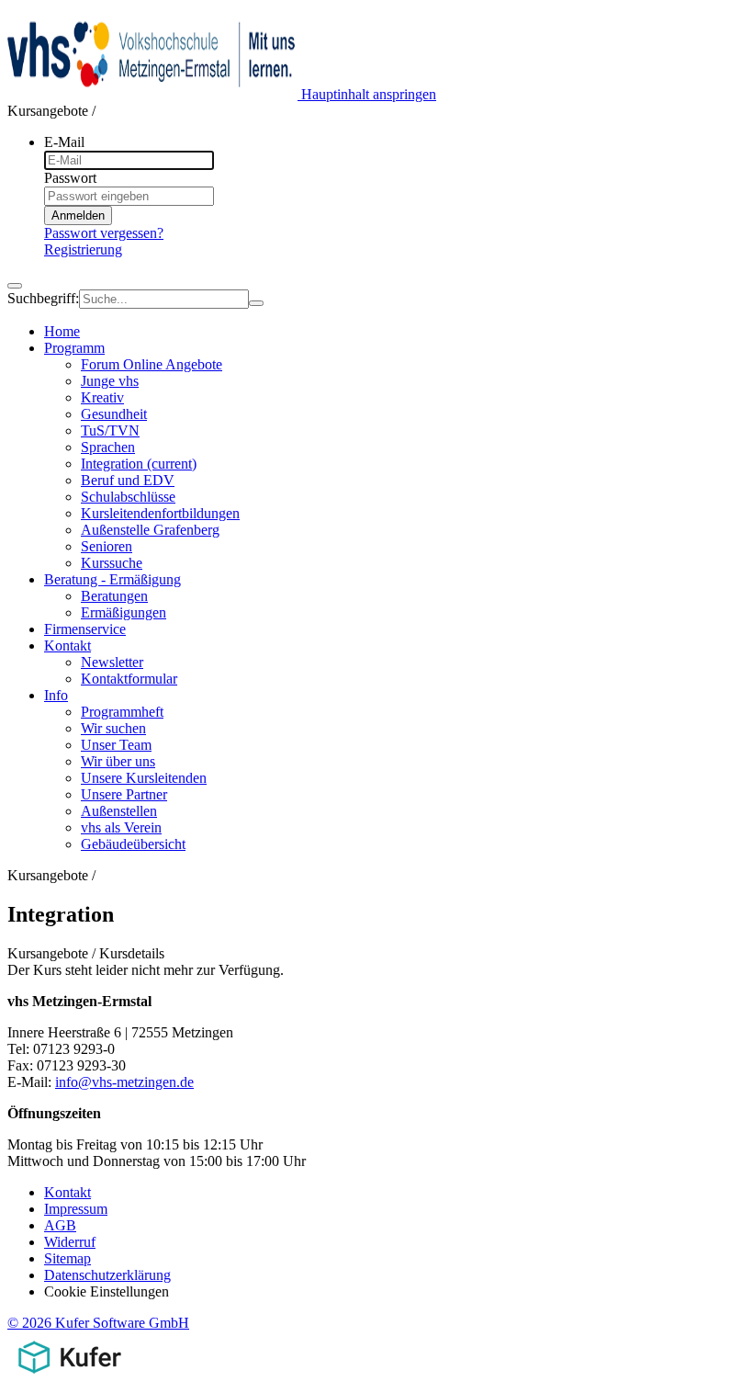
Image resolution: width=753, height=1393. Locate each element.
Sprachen (108, 447)
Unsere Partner (124, 794)
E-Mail (64, 142)
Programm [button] (74, 348)
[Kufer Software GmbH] (69, 1377)
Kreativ (102, 397)
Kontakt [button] (67, 645)
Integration (139, 463)
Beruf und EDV (127, 480)
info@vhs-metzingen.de (124, 1082)
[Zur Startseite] (154, 94)
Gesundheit (114, 414)
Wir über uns (118, 761)
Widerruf (70, 1242)
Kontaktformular (129, 678)
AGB (60, 1225)
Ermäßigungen (123, 612)
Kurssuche (111, 563)
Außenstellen (119, 811)
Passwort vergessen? (103, 233)
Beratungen (114, 596)
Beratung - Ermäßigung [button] (112, 579)
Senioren (106, 546)
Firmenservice (85, 629)
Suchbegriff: (43, 298)
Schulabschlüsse (128, 496)
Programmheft (122, 711)
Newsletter (112, 662)
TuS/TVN (110, 430)
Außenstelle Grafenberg (150, 530)
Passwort (70, 178)
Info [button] (56, 695)
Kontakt (67, 1192)
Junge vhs (110, 381)
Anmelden (78, 215)
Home (62, 331)
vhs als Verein (121, 827)
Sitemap (67, 1258)
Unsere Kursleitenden (144, 778)
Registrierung (83, 249)
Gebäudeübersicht (133, 844)
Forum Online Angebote (151, 364)
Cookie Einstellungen (106, 1291)
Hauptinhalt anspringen (368, 94)
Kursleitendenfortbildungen (160, 513)
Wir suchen (113, 728)
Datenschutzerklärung (107, 1275)
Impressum (75, 1209)
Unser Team (116, 745)
